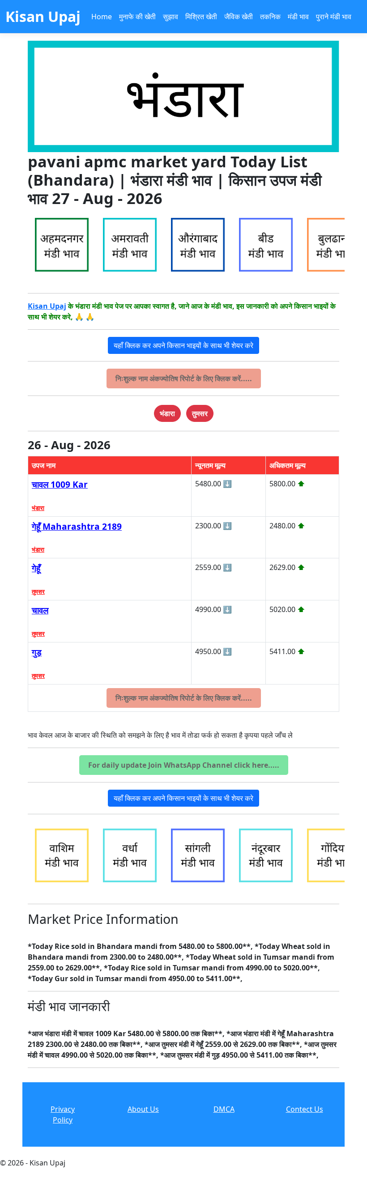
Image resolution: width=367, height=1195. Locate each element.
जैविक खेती (238, 16)
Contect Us (304, 1109)
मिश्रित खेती (201, 16)
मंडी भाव (298, 16)
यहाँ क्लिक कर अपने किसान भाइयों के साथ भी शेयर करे (183, 345)
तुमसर (38, 591)
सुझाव (170, 16)
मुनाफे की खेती (137, 16)
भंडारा (38, 508)
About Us (143, 1109)
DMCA (224, 1109)
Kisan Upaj (47, 306)
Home (101, 16)
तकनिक (270, 16)
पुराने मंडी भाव (333, 16)
